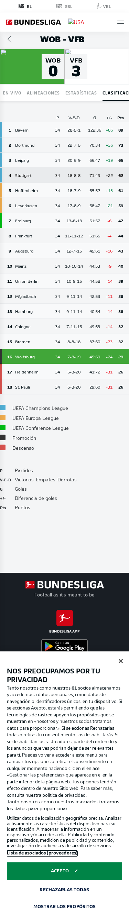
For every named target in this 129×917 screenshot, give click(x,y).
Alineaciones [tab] (43, 93)
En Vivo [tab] (12, 93)
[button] (120, 22)
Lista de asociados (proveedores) (42, 853)
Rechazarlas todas (64, 890)
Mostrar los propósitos (64, 907)
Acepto (60, 871)
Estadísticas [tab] (81, 93)
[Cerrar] (120, 661)
